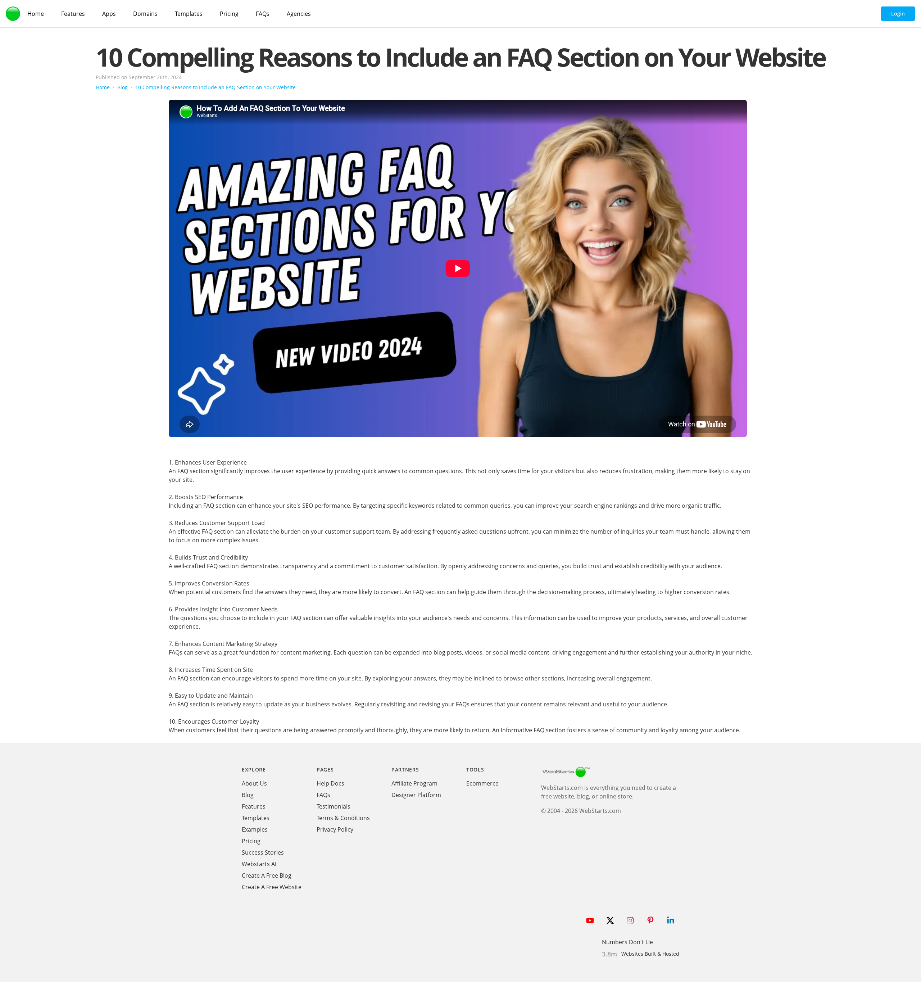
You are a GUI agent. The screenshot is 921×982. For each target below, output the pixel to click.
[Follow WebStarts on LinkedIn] (670, 920)
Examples (255, 829)
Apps (109, 14)
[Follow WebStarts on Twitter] (610, 920)
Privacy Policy (335, 829)
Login (898, 13)
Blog (122, 87)
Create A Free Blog (266, 875)
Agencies (299, 14)
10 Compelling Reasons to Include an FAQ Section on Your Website (460, 57)
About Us (254, 783)
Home (35, 14)
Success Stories (263, 852)
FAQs (262, 14)
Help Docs (330, 783)
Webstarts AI (259, 864)
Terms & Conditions (343, 818)
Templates (189, 14)
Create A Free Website (271, 887)
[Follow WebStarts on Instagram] (630, 920)
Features (73, 14)
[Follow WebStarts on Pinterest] (650, 920)
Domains (145, 14)
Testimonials (333, 806)
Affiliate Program (414, 783)
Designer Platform (416, 795)
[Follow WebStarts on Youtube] (590, 920)
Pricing (229, 14)
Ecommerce (482, 783)
